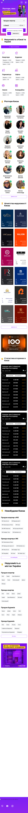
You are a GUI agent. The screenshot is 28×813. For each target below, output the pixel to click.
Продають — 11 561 (20, 92)
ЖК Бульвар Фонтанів (18, 528)
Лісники (13, 624)
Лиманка (20, 614)
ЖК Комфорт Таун (6, 532)
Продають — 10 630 (20, 60)
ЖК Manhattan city (17, 532)
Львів (9, 580)
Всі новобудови (14, 557)
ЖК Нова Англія (5, 521)
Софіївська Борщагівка (7, 628)
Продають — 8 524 (7, 60)
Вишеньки (17, 628)
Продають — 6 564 (20, 77)
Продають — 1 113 (7, 77)
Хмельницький (16, 580)
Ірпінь (14, 611)
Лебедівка (19, 632)
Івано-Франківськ (16, 576)
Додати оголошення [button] (15, 46)
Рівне (8, 614)
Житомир (20, 597)
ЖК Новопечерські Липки (7, 524)
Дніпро (23, 580)
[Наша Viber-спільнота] (2, 806)
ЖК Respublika (5, 553)
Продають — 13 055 (7, 92)
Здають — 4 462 (19, 62)
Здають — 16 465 (19, 94)
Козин (8, 624)
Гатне (19, 624)
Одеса (3, 580)
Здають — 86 (6, 79)
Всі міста (14, 636)
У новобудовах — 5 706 (8, 62)
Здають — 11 (6, 94)
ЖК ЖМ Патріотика (6, 528)
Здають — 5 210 (6, 64)
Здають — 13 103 (19, 79)
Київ (3, 576)
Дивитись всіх (14, 196)
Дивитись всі (14, 327)
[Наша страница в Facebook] (7, 806)
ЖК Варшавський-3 (16, 521)
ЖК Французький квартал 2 (8, 545)
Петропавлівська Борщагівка (8, 632)
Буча (3, 614)
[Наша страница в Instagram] (12, 806)
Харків (8, 576)
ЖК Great (18, 524)
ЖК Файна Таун (21, 553)
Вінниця (3, 583)
